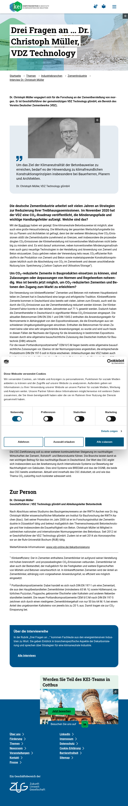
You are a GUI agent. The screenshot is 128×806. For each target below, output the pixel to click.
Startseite (15, 75)
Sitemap (65, 757)
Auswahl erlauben (64, 441)
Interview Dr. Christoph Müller (27, 79)
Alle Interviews (27, 655)
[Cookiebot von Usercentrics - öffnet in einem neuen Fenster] (109, 361)
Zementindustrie (77, 75)
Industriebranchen (51, 75)
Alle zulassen (104, 441)
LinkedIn (65, 734)
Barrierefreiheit (69, 753)
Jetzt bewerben (63, 712)
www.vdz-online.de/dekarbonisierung (68, 547)
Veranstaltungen (20, 753)
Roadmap (24, 225)
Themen (31, 75)
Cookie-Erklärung (70, 748)
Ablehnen (23, 441)
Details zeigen (109, 431)
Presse (14, 762)
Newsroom (16, 748)
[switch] (48, 418)
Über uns (15, 734)
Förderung (16, 738)
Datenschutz (67, 743)
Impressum (66, 738)
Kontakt (14, 757)
